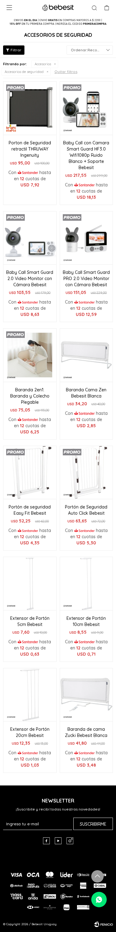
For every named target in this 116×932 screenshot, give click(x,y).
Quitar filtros (65, 71)
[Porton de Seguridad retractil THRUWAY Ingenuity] (30, 108)
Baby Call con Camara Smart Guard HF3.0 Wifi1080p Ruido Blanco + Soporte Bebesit (86, 155)
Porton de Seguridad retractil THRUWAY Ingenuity (30, 149)
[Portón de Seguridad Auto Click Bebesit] (86, 472)
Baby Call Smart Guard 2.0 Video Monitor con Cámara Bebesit (29, 278)
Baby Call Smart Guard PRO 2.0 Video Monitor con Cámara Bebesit (86, 278)
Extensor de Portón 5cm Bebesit (29, 621)
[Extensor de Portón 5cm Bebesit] (30, 583)
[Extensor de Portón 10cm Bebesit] (86, 583)
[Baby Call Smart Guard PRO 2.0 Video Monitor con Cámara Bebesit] (86, 238)
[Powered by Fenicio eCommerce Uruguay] (103, 924)
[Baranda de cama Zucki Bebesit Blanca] (86, 694)
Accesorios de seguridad (24, 72)
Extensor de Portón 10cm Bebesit (86, 621)
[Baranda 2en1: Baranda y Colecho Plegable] (30, 355)
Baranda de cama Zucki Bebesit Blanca (86, 732)
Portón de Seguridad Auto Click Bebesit (86, 510)
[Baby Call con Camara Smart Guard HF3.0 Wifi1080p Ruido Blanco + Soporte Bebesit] (86, 108)
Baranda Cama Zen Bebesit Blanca (86, 393)
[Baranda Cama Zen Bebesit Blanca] (86, 355)
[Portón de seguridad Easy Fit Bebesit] (30, 472)
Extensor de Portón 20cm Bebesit (29, 732)
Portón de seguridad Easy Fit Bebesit (30, 510)
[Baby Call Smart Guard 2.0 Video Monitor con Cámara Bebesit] (30, 238)
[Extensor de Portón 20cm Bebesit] (30, 694)
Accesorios (43, 64)
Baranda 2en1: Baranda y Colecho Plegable (29, 396)
